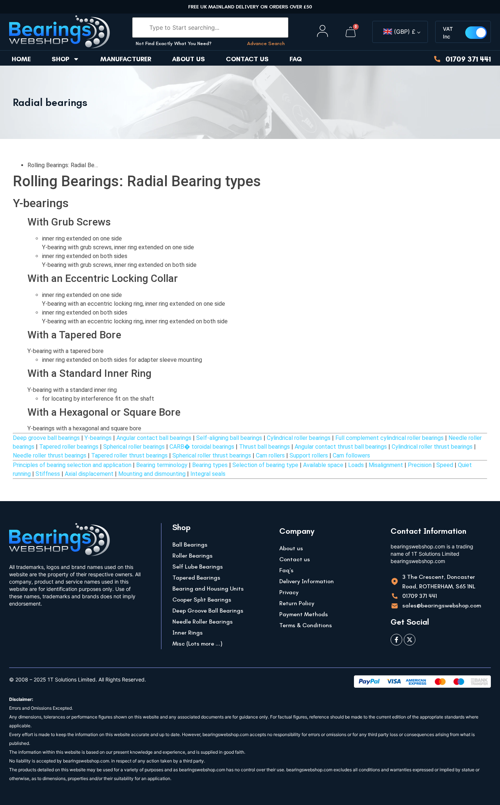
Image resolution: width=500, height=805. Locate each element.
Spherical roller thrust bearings (211, 455)
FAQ (296, 59)
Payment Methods (303, 614)
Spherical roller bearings (134, 446)
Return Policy (296, 603)
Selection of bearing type (265, 465)
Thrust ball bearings (264, 446)
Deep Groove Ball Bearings (207, 610)
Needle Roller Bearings (202, 621)
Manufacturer (125, 59)
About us (188, 59)
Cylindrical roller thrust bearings (432, 446)
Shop (60, 59)
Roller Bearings (192, 555)
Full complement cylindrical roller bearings (389, 437)
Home (21, 59)
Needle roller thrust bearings (49, 455)
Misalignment (386, 465)
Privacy (289, 592)
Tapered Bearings (196, 577)
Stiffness (48, 473)
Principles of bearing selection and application (72, 465)
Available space (323, 465)
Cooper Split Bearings (201, 599)
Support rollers (309, 455)
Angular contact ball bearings (153, 437)
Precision (420, 465)
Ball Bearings (190, 544)
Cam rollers (270, 455)
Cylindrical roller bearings (299, 437)
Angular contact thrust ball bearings (341, 446)
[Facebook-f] (396, 640)
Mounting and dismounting (152, 473)
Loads (356, 465)
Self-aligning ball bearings (229, 437)
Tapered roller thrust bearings (129, 455)
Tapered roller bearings (68, 446)
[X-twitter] (409, 640)
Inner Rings (187, 632)
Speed (444, 465)
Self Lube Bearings (197, 566)
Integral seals (207, 473)
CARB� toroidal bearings (201, 446)
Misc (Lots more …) (197, 643)
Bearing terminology (161, 465)
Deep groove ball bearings (46, 437)
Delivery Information (306, 581)
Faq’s (286, 570)
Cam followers (351, 455)
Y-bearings (98, 437)
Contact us (247, 59)
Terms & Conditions (305, 625)
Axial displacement (89, 473)
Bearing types (210, 465)
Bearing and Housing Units (208, 588)
